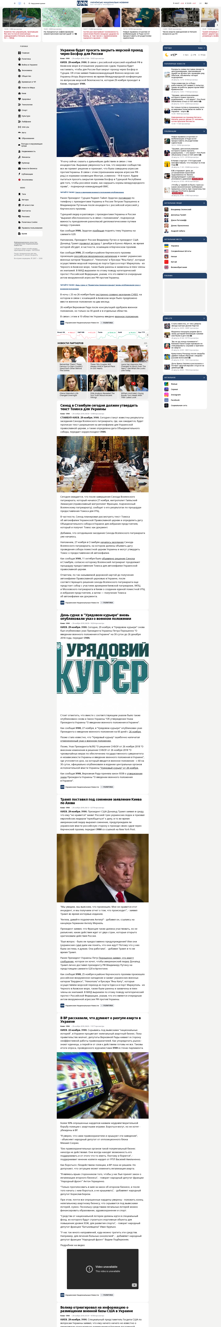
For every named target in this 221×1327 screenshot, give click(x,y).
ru (206, 3)
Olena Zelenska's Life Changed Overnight (69, 394)
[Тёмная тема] (24, 3)
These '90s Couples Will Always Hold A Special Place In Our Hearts (102, 366)
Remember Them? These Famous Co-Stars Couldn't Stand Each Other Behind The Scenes (71, 367)
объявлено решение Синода (118, 558)
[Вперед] (217, 25)
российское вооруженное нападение (95, 256)
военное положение (126, 316)
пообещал (98, 230)
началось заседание (112, 542)
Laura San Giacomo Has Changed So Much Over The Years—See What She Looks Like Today (133, 367)
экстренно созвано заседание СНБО (117, 294)
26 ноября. (135, 731)
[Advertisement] (184, 296)
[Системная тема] (19, 3)
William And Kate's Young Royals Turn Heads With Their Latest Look (132, 395)
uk (200, 3)
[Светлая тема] (14, 3)
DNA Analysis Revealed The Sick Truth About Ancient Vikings (102, 395)
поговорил (124, 197)
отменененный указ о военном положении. (85, 740)
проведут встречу (89, 243)
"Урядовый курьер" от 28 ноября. (119, 767)
